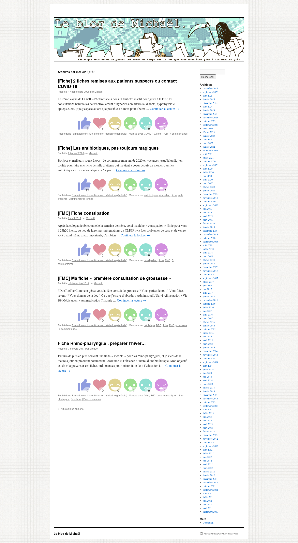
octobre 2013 (209, 402)
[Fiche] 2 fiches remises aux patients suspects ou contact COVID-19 (117, 83)
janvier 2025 (209, 99)
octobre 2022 (209, 139)
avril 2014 (208, 380)
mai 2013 (207, 420)
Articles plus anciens (71, 408)
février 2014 (209, 387)
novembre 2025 (210, 88)
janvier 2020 (209, 190)
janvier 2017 (209, 296)
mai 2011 (207, 504)
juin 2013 (207, 416)
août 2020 (207, 168)
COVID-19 (149, 133)
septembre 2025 (210, 91)
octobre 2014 (209, 358)
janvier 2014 (209, 391)
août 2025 (207, 95)
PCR (165, 133)
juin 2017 (207, 285)
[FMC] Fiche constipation (83, 213)
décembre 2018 (210, 230)
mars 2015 (208, 343)
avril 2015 (208, 340)
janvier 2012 (209, 475)
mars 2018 (208, 256)
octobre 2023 (209, 121)
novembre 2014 (210, 354)
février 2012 (209, 471)
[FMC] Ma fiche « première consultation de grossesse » (114, 278)
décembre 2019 (210, 194)
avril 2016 (208, 314)
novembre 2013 (210, 398)
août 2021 (207, 154)
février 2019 (209, 223)
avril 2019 (208, 216)
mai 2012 (207, 460)
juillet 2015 (208, 332)
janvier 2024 (209, 110)
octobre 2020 (209, 161)
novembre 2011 (210, 482)
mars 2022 (208, 143)
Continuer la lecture (164, 108)
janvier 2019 (209, 227)
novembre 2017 (210, 270)
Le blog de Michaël (67, 533)
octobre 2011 (209, 486)
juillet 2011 (208, 497)
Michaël (98, 91)
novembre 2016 (210, 300)
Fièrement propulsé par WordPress (221, 533)
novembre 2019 (210, 197)
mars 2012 (208, 467)
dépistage (149, 325)
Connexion (208, 522)
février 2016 (209, 321)
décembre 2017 (210, 267)
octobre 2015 (209, 329)
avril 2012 (208, 464)
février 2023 (209, 132)
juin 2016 (207, 310)
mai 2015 (207, 336)
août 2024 (207, 106)
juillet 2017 (208, 281)
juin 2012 (207, 456)
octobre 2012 (209, 442)
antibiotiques (151, 195)
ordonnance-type (166, 395)
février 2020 (209, 186)
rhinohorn (76, 399)
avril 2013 (208, 424)
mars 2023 (208, 128)
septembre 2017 (210, 278)
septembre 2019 (210, 205)
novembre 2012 (210, 438)
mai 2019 (207, 212)
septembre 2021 (210, 150)
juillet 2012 (208, 453)
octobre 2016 (209, 303)
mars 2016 (208, 318)
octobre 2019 (209, 201)
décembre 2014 (210, 351)
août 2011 (207, 493)
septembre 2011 (210, 489)
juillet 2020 (208, 172)
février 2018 (209, 259)
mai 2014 (207, 376)
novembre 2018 (210, 234)
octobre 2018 (209, 237)
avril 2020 (208, 179)
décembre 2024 (210, 102)
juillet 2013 (208, 413)
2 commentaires (92, 399)
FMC (167, 260)
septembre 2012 (210, 445)
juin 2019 (207, 208)
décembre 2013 (210, 394)
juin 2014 (207, 373)
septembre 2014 (210, 362)
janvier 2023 (209, 135)
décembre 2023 (210, 113)
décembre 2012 (210, 435)
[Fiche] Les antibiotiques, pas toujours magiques (108, 148)
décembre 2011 (210, 478)
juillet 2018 (208, 248)
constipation (150, 260)
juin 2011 (207, 500)
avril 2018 (208, 252)
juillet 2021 (208, 157)
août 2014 (207, 365)
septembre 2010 (210, 511)
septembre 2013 (210, 405)
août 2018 (207, 245)
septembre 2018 (210, 241)
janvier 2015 (209, 347)
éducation (164, 195)
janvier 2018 (209, 263)
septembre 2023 (210, 124)
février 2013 (209, 431)
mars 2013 (208, 427)
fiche (159, 133)
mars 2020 (208, 183)
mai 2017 (207, 289)
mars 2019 (208, 219)
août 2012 (207, 449)
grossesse (181, 325)
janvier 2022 (209, 146)
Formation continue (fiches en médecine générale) (99, 133)
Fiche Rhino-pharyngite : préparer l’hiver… (102, 343)
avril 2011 (208, 508)
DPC (158, 325)
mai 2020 (207, 175)
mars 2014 (208, 383)
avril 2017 (208, 292)
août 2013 (207, 409)
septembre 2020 (210, 164)
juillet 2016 (208, 307)
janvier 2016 (209, 325)
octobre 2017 (209, 274)
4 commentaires (179, 133)
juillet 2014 (208, 369)
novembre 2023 (210, 117)
